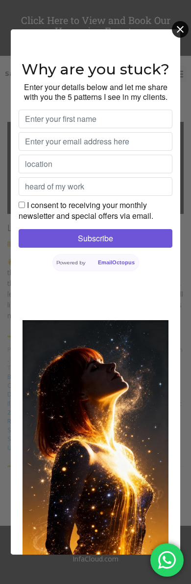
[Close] (180, 29)
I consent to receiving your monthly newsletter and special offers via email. (86, 210)
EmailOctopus (116, 262)
